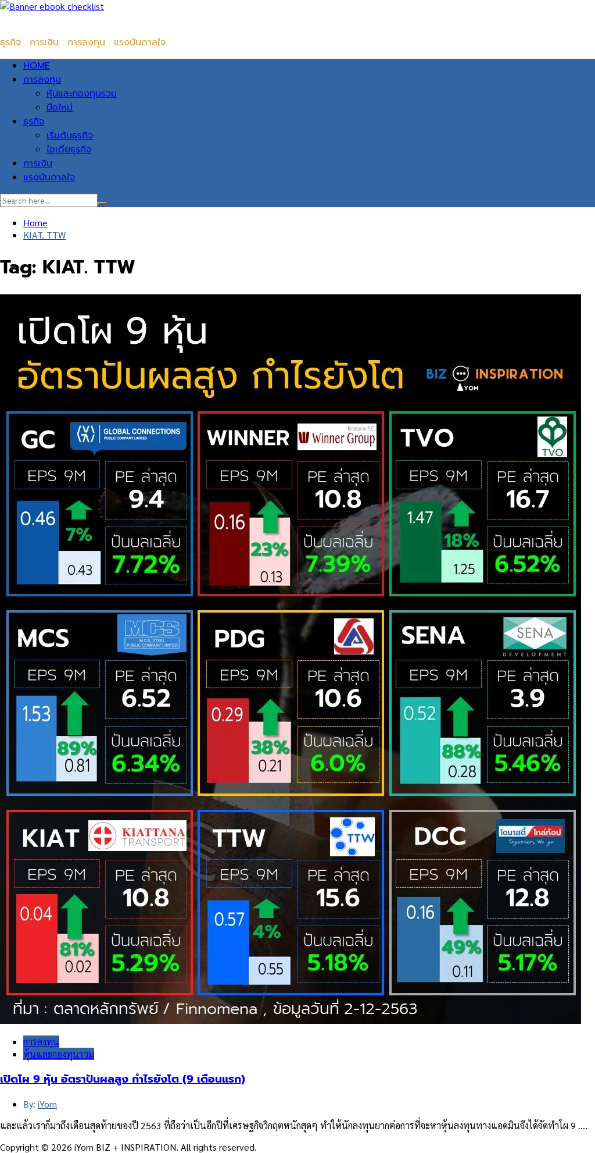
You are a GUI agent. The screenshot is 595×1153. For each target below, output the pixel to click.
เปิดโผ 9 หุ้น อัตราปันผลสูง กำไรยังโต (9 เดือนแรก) (122, 1079)
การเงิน (37, 163)
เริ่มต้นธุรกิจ (69, 136)
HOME (36, 66)
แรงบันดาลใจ (49, 177)
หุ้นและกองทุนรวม (81, 94)
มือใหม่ (59, 108)
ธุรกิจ (33, 122)
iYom (47, 1104)
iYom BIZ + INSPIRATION (52, 19)
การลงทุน (42, 80)
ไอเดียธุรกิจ (68, 149)
